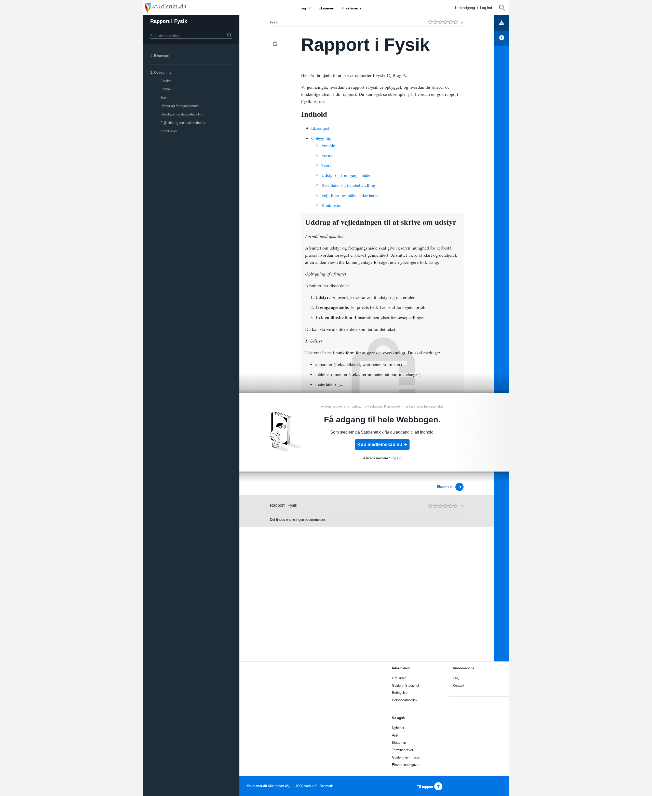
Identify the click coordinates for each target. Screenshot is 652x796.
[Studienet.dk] (178, 7)
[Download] (501, 23)
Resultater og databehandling (181, 114)
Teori (164, 97)
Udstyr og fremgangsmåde (179, 106)
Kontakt (458, 685)
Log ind (486, 8)
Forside (165, 81)
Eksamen (399, 743)
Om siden (399, 678)
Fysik (274, 22)
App (395, 735)
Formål (165, 89)
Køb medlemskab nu (379, 444)
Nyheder (398, 728)
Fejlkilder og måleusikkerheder (182, 123)
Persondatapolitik (404, 700)
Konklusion (168, 131)
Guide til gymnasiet (406, 757)
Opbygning (163, 72)
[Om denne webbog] (501, 38)
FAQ (456, 678)
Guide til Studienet (405, 685)
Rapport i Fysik (168, 21)
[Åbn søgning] (501, 8)
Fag (303, 8)
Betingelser (400, 693)
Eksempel (162, 56)
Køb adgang (465, 8)
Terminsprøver (402, 750)
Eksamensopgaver (405, 765)
